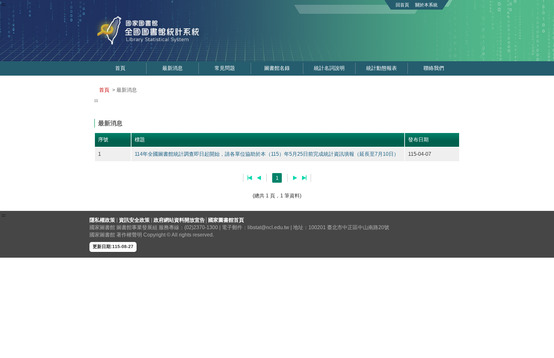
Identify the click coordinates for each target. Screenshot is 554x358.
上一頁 (259, 178)
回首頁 (402, 4)
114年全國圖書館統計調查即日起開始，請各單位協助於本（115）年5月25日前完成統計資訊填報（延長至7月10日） (267, 154)
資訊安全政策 (135, 220)
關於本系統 (426, 4)
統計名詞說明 (329, 68)
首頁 (120, 68)
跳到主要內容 (17, 4)
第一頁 (250, 178)
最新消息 (172, 68)
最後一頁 (304, 178)
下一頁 (295, 178)
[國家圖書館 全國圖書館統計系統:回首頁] (167, 30)
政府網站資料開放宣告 (179, 220)
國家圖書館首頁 (226, 220)
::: (3, 4)
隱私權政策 (102, 220)
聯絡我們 (434, 68)
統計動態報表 (381, 68)
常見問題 (224, 68)
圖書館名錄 (277, 68)
